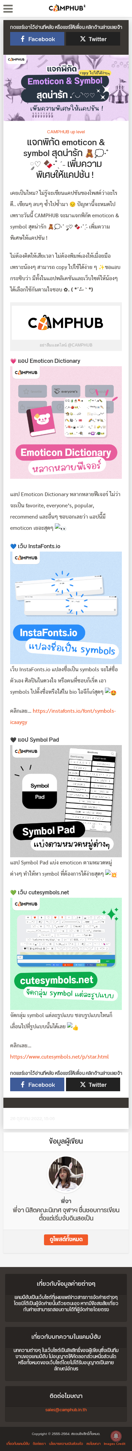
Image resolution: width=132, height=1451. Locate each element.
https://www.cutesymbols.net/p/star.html (59, 1057)
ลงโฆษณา (93, 1443)
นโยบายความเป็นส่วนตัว (66, 1443)
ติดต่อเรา (39, 1443)
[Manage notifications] (116, 1436)
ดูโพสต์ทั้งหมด (66, 1239)
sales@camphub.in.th (66, 1409)
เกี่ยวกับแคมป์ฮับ (17, 1443)
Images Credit (115, 1443)
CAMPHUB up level (66, 132)
